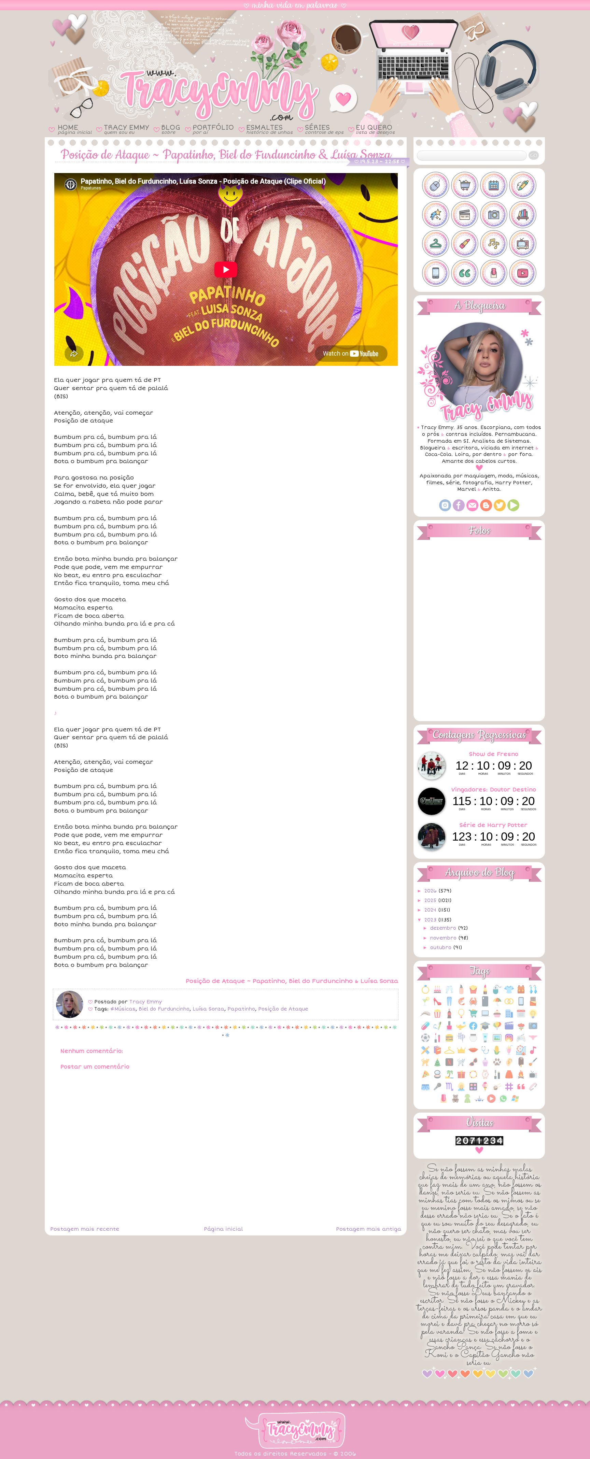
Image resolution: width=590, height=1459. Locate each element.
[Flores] (521, 1029)
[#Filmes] (464, 214)
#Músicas (123, 1009)
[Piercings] (509, 1066)
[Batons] (485, 993)
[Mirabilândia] (521, 1054)
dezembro (444, 928)
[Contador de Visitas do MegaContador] (479, 1144)
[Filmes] (509, 1029)
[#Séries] (522, 243)
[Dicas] (533, 1017)
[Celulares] (521, 1005)
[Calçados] (437, 1005)
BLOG (170, 129)
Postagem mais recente (84, 1229)
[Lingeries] (533, 1041)
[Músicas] (533, 1054)
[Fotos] (533, 1029)
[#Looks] (435, 243)
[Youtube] (513, 510)
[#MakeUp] (464, 243)
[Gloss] (437, 1041)
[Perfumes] (485, 1066)
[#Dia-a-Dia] (493, 185)
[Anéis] (425, 993)
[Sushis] (497, 1090)
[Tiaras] (533, 1090)
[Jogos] (521, 1041)
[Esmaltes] (449, 1029)
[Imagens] (497, 1041)
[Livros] (437, 1054)
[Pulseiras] (473, 1078)
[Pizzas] (425, 1078)
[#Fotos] (493, 214)
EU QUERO (375, 129)
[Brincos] (533, 993)
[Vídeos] (491, 1102)
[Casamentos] (509, 1005)
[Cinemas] (437, 1017)
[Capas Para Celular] (485, 1005)
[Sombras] (473, 1090)
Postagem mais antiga (368, 1229)
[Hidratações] (473, 1041)
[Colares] (461, 1017)
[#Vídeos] (522, 273)
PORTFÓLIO (213, 129)
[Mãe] (461, 1054)
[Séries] (533, 1078)
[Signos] (449, 1090)
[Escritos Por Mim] (437, 1029)
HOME (75, 129)
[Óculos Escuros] (473, 1066)
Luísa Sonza (208, 1009)
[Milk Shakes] (509, 1054)
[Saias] (509, 1078)
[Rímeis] (497, 1078)
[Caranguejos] (473, 1005)
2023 (431, 920)
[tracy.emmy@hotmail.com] (472, 510)
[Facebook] (459, 510)
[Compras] (473, 1017)
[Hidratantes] (485, 1041)
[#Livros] (522, 214)
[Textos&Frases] (521, 1090)
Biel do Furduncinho (164, 1009)
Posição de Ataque (283, 1009)
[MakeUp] (473, 1054)
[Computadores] (485, 1017)
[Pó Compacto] (437, 1078)
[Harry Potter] (461, 1041)
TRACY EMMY (126, 129)
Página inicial (223, 1229)
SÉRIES (324, 129)
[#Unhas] (493, 273)
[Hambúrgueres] (449, 1041)
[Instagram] (445, 510)
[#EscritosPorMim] (522, 185)
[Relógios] (485, 1078)
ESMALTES (269, 129)
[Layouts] (425, 1054)
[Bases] (461, 993)
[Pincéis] (533, 1066)
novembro (444, 938)
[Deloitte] (509, 1017)
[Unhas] (443, 1102)
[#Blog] (435, 185)
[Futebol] (425, 1041)
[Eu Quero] (461, 1029)
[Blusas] (509, 993)
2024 (431, 910)
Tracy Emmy (145, 1002)
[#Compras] (464, 185)
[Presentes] (461, 1078)
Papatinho (241, 1009)
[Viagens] (479, 1102)
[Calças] (449, 1005)
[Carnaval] (497, 1005)
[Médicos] (485, 1054)
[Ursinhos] (455, 1102)
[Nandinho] (425, 1066)
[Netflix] (449, 1066)
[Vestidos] (467, 1102)
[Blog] (486, 510)
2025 (431, 900)
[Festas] (497, 1029)
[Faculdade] (485, 1029)
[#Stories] (435, 273)
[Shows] (437, 1090)
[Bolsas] (521, 993)
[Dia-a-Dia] (521, 1017)
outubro (441, 947)
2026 (431, 891)
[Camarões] (461, 1005)
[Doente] (425, 1029)
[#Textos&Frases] (464, 273)
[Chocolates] (533, 1005)
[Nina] (461, 1066)
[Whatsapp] (503, 1102)
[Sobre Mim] (461, 1090)
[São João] (521, 1078)
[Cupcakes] (497, 1017)
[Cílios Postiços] (425, 1017)
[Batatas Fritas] (473, 993)
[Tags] (509, 1090)
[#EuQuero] (435, 214)
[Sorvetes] (485, 1090)
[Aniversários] (437, 993)
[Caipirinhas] (425, 1005)
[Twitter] (500, 510)
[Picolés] (521, 1066)
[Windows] (515, 1102)
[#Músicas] (493, 243)
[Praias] (449, 1078)
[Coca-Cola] (449, 1017)
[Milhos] (497, 1054)
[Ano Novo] (449, 993)
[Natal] (437, 1066)
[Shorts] (425, 1090)
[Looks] (449, 1054)
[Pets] (497, 1066)
